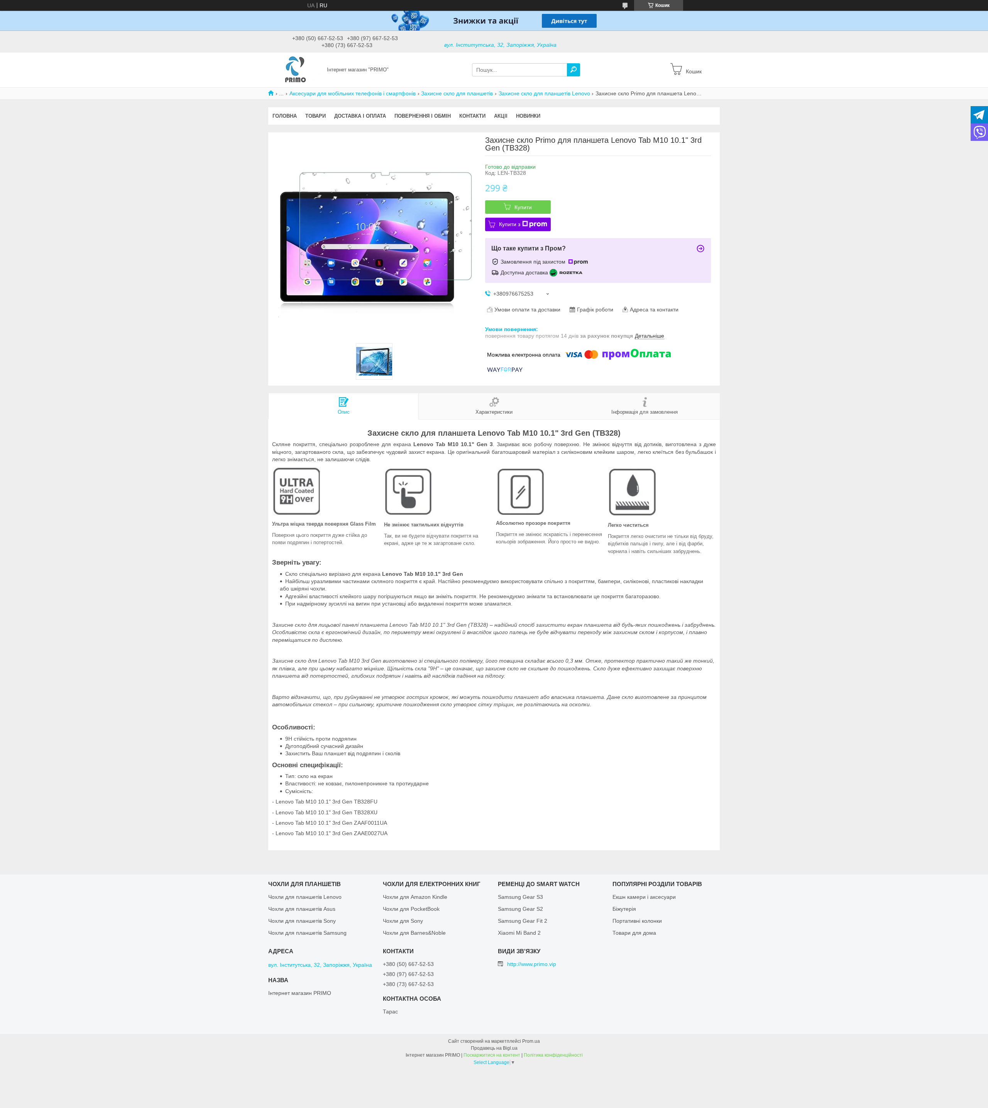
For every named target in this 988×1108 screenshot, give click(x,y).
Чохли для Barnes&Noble (414, 933)
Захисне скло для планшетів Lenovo (544, 93)
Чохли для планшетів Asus (301, 909)
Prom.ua (531, 1041)
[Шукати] (573, 69)
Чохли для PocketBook (411, 909)
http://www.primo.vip (531, 964)
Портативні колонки (637, 921)
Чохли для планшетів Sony (302, 921)
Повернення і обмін (422, 116)
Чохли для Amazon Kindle (415, 897)
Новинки (528, 116)
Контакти (472, 116)
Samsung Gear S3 (520, 897)
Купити (523, 207)
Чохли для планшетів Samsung (307, 933)
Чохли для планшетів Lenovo (305, 897)
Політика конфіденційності (553, 1055)
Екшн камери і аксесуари (644, 897)
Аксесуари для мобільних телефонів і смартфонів (352, 93)
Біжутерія (624, 909)
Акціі (501, 116)
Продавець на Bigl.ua (494, 1048)
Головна (284, 116)
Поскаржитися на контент (492, 1055)
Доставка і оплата (360, 116)
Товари (315, 116)
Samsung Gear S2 (520, 909)
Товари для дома (634, 933)
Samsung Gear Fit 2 (522, 921)
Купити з (509, 224)
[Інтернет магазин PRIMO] (295, 69)
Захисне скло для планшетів (457, 93)
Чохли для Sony (403, 921)
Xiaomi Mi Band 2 (519, 933)
